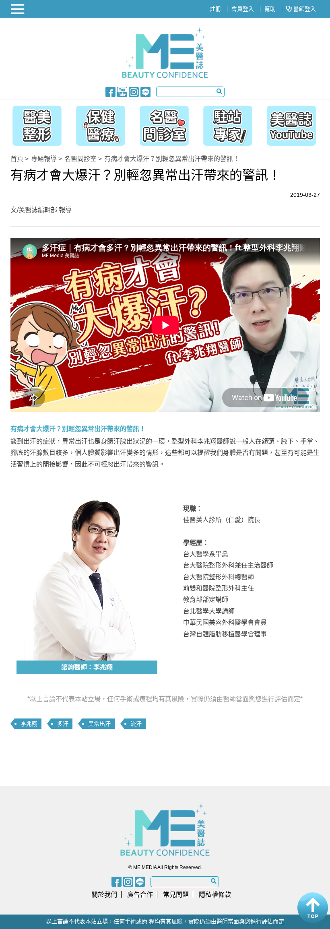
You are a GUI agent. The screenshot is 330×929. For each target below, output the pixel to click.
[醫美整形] (33, 123)
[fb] (110, 91)
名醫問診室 (80, 158)
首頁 (16, 158)
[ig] (134, 91)
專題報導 (44, 158)
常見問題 (176, 894)
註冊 (215, 9)
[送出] (219, 91)
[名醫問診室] (164, 123)
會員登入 (242, 9)
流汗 (136, 723)
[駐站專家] (230, 123)
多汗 (62, 723)
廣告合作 (140, 894)
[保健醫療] (98, 123)
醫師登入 (304, 9)
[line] (145, 91)
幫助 (270, 9)
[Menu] (18, 9)
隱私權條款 (215, 894)
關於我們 (104, 894)
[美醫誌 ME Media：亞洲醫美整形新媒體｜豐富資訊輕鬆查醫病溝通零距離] (165, 52)
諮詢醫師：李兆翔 (87, 667)
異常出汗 (99, 723)
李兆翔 (29, 723)
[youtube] (122, 91)
